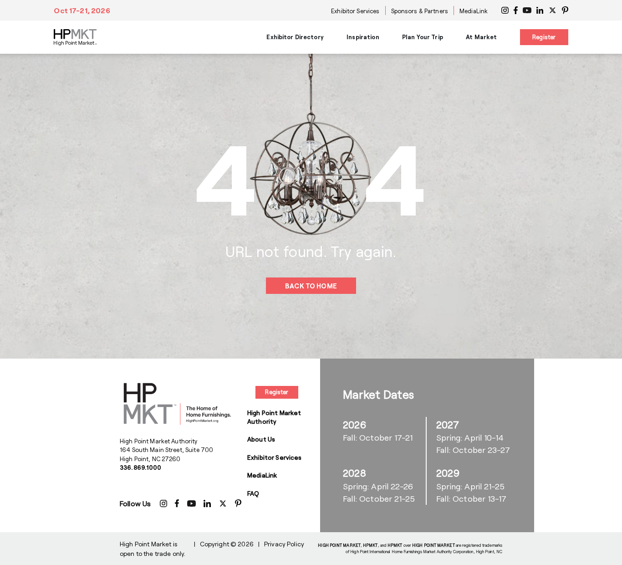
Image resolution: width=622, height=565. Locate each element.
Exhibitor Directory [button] (294, 37)
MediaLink (473, 11)
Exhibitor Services (355, 11)
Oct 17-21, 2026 (82, 10)
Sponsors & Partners (419, 11)
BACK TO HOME (311, 286)
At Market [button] (481, 37)
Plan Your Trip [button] (422, 37)
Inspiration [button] (363, 37)
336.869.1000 (141, 467)
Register (544, 37)
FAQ (253, 493)
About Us (261, 439)
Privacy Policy (284, 544)
